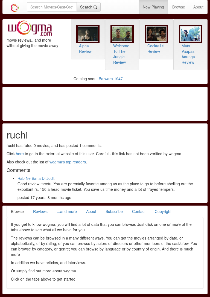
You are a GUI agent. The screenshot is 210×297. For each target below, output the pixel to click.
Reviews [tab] (40, 211)
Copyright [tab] (163, 211)
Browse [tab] (17, 211)
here (20, 153)
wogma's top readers (67, 162)
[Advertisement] (105, 103)
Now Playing (153, 7)
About (198, 7)
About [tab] (91, 211)
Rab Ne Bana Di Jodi (36, 178)
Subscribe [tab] (114, 211)
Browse (178, 7)
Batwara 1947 (111, 78)
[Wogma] (15, 7)
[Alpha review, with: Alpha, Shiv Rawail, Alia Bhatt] (88, 34)
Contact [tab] (138, 211)
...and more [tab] (67, 211)
